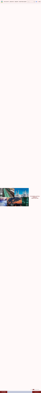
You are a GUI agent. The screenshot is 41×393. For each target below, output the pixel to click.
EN (39, 1)
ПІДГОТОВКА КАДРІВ (22, 1)
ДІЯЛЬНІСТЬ (12, 1)
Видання (16, 1)
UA (38, 1)
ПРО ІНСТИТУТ (6, 1)
